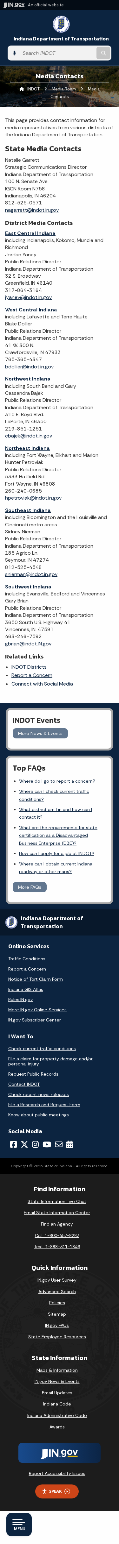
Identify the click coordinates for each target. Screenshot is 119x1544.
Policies (57, 1303)
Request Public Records (33, 1074)
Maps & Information (57, 1370)
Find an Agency (57, 1224)
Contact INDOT (24, 1084)
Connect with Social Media (42, 683)
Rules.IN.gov (20, 999)
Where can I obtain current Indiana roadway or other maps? (55, 867)
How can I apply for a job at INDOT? (56, 853)
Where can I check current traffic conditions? (54, 795)
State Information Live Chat (57, 1201)
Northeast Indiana (27, 448)
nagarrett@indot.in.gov (32, 210)
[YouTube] (47, 1144)
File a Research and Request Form (44, 1104)
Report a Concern (31, 675)
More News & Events (40, 733)
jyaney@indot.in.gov (28, 297)
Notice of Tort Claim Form (35, 979)
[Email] (59, 1144)
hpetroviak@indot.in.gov (33, 498)
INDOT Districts (29, 667)
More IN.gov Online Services (37, 1010)
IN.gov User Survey (56, 1280)
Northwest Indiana (27, 378)
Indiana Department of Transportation (61, 39)
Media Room (64, 89)
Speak (55, 1491)
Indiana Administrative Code (57, 1415)
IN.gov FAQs (57, 1325)
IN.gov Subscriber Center (34, 1020)
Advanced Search (57, 1291)
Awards (57, 1427)
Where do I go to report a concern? (57, 781)
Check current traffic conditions (42, 1048)
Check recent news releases (38, 1094)
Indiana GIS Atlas (25, 989)
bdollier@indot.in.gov (29, 366)
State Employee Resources (57, 1337)
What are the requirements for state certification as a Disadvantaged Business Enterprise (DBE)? (58, 835)
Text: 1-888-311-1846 (57, 1246)
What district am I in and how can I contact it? (55, 813)
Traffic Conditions (26, 959)
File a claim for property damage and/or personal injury (50, 1061)
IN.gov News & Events (57, 1381)
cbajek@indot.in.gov (28, 435)
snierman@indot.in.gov (31, 574)
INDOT (33, 89)
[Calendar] (69, 1144)
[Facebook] (13, 1144)
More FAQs (29, 887)
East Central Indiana (30, 233)
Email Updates (57, 1393)
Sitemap (57, 1314)
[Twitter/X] (24, 1144)
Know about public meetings (38, 1115)
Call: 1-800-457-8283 (57, 1235)
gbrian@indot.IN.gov (28, 643)
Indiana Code (57, 1404)
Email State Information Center (57, 1212)
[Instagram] (35, 1144)
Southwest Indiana (28, 586)
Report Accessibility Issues (57, 1473)
